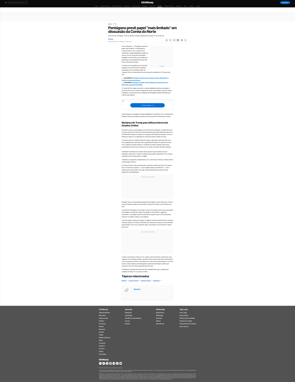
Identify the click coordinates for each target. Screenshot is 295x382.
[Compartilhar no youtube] (120, 363)
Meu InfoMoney (117, 6)
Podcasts (159, 318)
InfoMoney (103, 309)
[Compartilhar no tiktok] (117, 363)
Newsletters (285, 2)
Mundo (160, 6)
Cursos (127, 321)
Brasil (185, 6)
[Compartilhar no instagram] (100, 363)
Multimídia (160, 309)
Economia (152, 6)
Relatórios (128, 312)
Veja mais (184, 309)
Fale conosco (184, 326)
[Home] (147, 2)
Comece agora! (146, 105)
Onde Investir (136, 6)
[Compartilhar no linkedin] (178, 40)
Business (178, 6)
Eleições (144, 6)
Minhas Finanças (169, 6)
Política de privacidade (187, 318)
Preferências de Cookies (188, 324)
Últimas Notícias (105, 6)
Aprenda (128, 309)
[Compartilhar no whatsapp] (166, 40)
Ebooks (127, 324)
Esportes (102, 346)
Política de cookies (186, 321)
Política (101, 321)
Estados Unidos (146, 280)
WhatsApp (159, 315)
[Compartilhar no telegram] (181, 40)
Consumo (102, 343)
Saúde (101, 351)
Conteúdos (128, 315)
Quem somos (184, 315)
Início (96, 6)
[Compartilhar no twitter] (174, 40)
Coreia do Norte (133, 280)
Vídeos (158, 321)
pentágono (156, 280)
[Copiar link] (185, 40)
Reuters (110, 39)
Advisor (191, 6)
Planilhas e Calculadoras (133, 318)
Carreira (101, 348)
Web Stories (160, 324)
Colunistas (102, 354)
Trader (198, 6)
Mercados (127, 6)
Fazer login (183, 312)
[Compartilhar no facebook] (170, 40)
